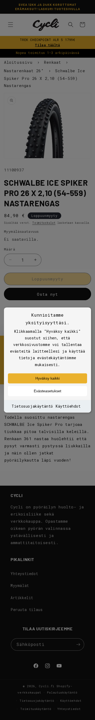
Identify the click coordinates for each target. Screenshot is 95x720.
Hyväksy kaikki (47, 378)
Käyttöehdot (68, 406)
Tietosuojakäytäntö (32, 406)
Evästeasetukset (47, 391)
